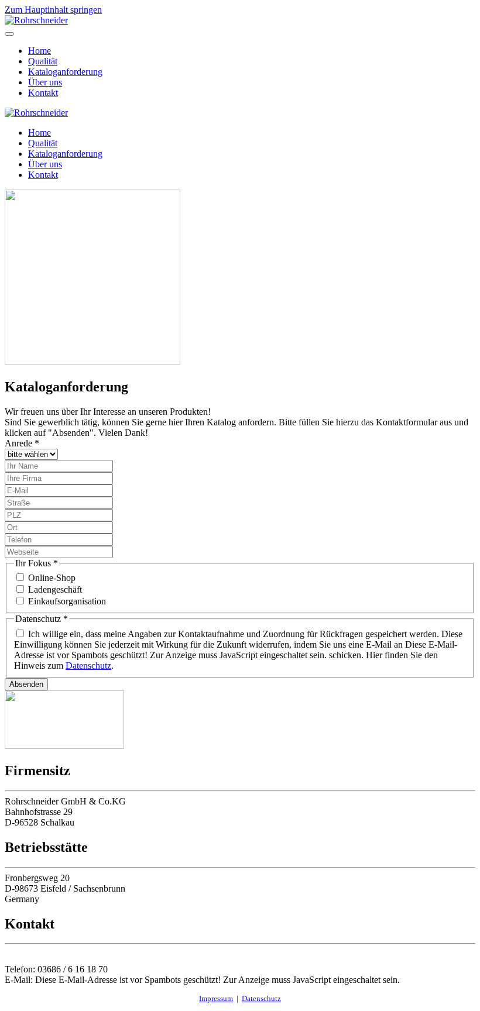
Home (39, 51)
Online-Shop (52, 578)
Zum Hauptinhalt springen (53, 10)
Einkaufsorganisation (67, 601)
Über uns (45, 82)
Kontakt (43, 93)
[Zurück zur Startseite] (36, 20)
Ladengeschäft (55, 589)
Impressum (216, 999)
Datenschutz (88, 665)
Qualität (42, 61)
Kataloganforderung (65, 72)
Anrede (22, 443)
